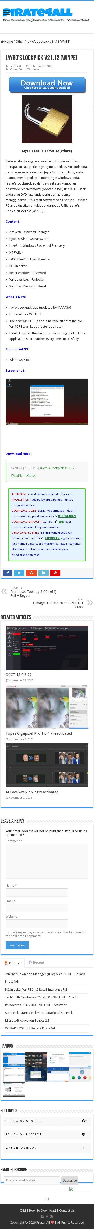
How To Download (42, 1210)
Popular (15, 963)
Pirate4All (16, 66)
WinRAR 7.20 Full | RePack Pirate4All (30, 1028)
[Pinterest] (51, 1217)
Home (8, 41)
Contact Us (67, 1210)
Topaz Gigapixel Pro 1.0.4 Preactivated (39, 733)
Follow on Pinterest (24, 1134)
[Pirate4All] (47, 14)
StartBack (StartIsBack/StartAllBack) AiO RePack (39, 1013)
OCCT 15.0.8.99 (18, 674)
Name (11, 885)
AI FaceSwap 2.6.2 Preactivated (32, 792)
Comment (14, 841)
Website (11, 916)
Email (11, 901)
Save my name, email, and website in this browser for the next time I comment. (46, 934)
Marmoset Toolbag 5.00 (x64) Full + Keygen (33, 592)
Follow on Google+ (23, 1121)
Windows (33, 69)
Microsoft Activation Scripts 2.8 (27, 1020)
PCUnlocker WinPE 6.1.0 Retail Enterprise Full (36, 989)
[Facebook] (46, 1217)
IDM (23, 1210)
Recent (38, 962)
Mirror (31, 475)
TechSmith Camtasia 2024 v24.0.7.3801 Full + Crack (41, 997)
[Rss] (42, 1217)
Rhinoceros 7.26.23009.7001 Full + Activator (36, 1005)
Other (20, 41)
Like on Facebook (21, 1147)
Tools (22, 69)
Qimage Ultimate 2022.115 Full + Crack (58, 603)
